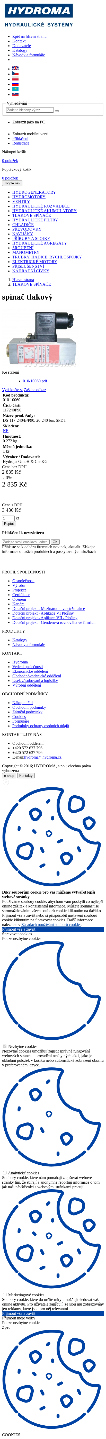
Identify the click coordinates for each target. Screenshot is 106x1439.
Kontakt (18, 41)
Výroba (18, 585)
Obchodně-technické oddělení (36, 676)
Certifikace (21, 594)
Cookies (19, 716)
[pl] (15, 79)
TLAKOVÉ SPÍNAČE (31, 284)
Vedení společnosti (27, 666)
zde (100, 563)
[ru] (15, 84)
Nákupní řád (22, 702)
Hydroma (20, 662)
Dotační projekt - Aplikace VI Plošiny (43, 613)
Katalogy (19, 50)
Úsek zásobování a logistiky (35, 680)
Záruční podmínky (27, 712)
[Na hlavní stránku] (38, 27)
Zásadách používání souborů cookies (51, 924)
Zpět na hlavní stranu (29, 36)
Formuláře (20, 721)
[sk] (15, 94)
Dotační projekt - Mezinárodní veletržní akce (48, 608)
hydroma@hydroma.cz (42, 757)
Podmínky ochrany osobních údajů (40, 726)
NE (5, 430)
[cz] (15, 74)
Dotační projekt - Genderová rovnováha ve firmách (53, 622)
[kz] (15, 89)
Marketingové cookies (25, 1295)
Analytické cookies (23, 1173)
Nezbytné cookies (22, 1046)
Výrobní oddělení (26, 685)
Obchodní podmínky (29, 707)
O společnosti (23, 581)
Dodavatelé (21, 45)
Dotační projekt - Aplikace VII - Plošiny (44, 618)
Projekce (19, 590)
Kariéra (18, 604)
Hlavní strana (23, 279)
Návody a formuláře (28, 55)
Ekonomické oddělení (30, 671)
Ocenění (19, 599)
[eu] (15, 69)
